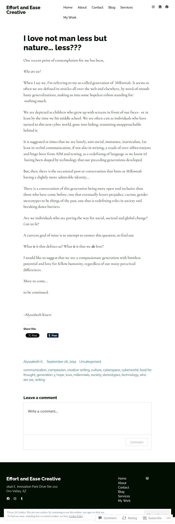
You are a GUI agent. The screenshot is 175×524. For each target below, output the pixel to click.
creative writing (78, 370)
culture (96, 370)
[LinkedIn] (160, 7)
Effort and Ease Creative (23, 10)
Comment (136, 442)
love (69, 375)
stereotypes (111, 375)
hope (60, 375)
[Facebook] (167, 7)
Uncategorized (90, 362)
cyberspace (111, 370)
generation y (46, 375)
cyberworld (130, 370)
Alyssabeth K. (33, 362)
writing (40, 380)
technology (130, 375)
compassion (57, 370)
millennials (81, 375)
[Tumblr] (21, 498)
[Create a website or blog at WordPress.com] (147, 478)
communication (35, 370)
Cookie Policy (76, 516)
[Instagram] (153, 7)
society (96, 375)
